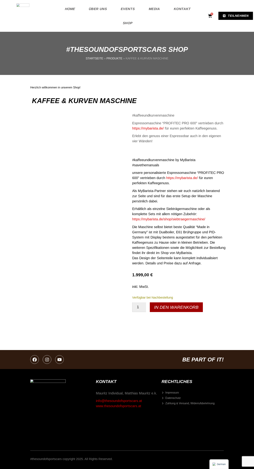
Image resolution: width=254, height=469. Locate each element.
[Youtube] (59, 359)
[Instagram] (47, 359)
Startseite (94, 58)
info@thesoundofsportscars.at (119, 401)
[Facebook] (34, 359)
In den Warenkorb (176, 307)
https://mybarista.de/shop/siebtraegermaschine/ (168, 219)
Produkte (114, 58)
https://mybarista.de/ (148, 128)
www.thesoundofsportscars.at (118, 406)
